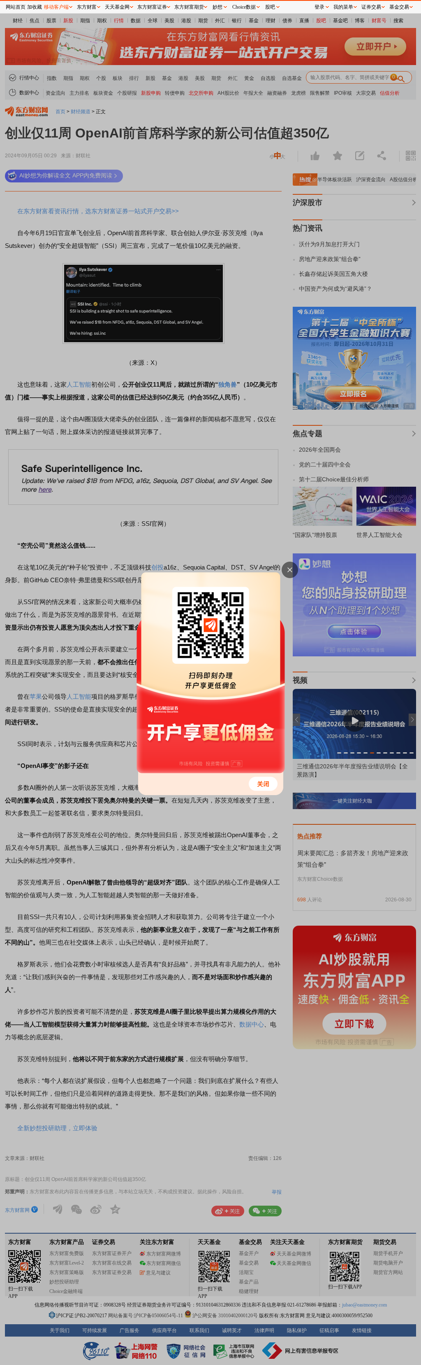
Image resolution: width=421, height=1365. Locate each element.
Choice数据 (244, 7)
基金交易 (399, 7)
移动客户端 (56, 7)
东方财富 (87, 7)
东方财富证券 (152, 7)
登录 (319, 7)
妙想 (217, 7)
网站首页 (15, 7)
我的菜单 (343, 7)
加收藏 (34, 7)
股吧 (270, 7)
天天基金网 (117, 7)
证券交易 (371, 7)
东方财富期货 (189, 7)
